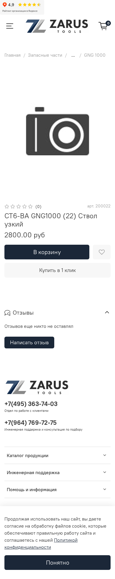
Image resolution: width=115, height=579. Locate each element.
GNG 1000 (95, 55)
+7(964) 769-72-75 (30, 423)
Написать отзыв (29, 342)
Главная (12, 55)
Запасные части (45, 55)
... (73, 55)
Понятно (57, 562)
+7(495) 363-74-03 (31, 404)
